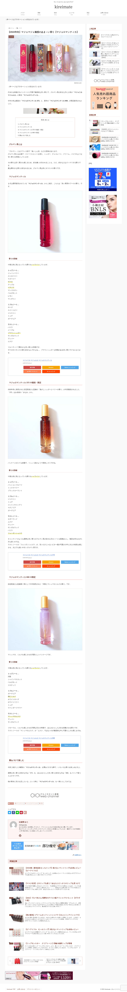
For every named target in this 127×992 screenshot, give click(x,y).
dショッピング (51, 371)
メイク (11, 803)
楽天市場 (32, 367)
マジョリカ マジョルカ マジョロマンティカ (37, 360)
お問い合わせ (21, 989)
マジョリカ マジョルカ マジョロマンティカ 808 (39, 738)
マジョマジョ (20, 803)
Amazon (51, 367)
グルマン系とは (24, 124)
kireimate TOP (11, 989)
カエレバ (30, 363)
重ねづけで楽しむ (25, 135)
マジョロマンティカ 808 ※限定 (29, 132)
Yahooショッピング (69, 367)
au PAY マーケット (32, 371)
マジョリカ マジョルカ (32, 803)
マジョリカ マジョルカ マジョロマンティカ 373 (39, 555)
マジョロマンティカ (25, 127)
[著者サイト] (20, 836)
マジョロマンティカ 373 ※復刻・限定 (31, 129)
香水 (42, 803)
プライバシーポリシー (33, 989)
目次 (42, 120)
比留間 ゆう (23, 822)
